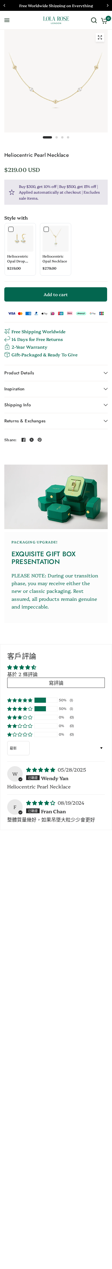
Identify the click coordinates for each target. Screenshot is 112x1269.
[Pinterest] (39, 439)
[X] (31, 439)
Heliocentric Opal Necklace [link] (55, 258)
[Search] (94, 20)
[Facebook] (23, 439)
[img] (41, 769)
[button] (19, 700)
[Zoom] (100, 37)
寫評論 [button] (56, 682)
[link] (20, 239)
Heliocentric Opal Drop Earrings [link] (17, 259)
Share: (10, 439)
